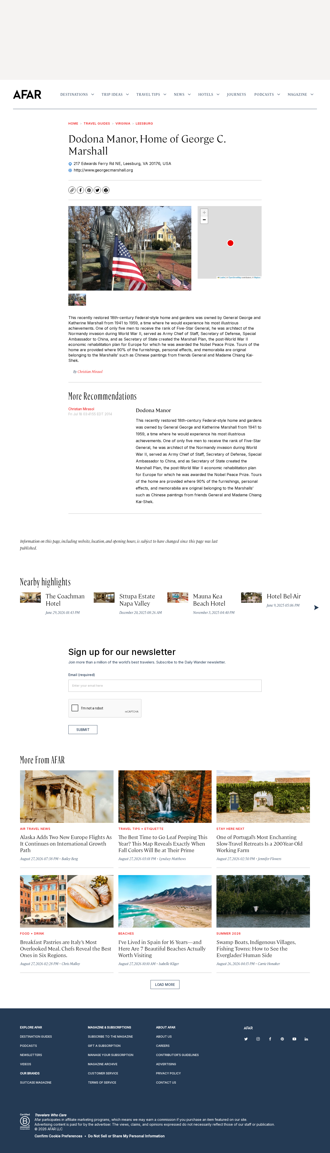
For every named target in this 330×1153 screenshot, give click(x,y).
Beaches (126, 933)
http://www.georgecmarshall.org (103, 170)
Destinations (74, 94)
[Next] (316, 607)
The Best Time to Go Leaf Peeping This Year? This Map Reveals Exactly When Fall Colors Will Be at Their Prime (162, 843)
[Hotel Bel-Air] (251, 597)
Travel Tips (148, 94)
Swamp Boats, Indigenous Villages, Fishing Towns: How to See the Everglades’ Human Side (255, 948)
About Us (164, 1036)
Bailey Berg (70, 858)
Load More (165, 984)
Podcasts (264, 94)
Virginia (122, 123)
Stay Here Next (230, 829)
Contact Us (166, 1082)
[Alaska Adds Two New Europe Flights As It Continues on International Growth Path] (67, 796)
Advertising (166, 1064)
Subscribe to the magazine (110, 1036)
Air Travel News (35, 829)
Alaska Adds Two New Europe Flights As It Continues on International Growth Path (66, 843)
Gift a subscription (104, 1046)
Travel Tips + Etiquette (141, 829)
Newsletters (31, 1055)
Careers (163, 1046)
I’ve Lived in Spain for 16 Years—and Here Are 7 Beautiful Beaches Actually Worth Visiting (162, 948)
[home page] (27, 94)
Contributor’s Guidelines (177, 1055)
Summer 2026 (228, 933)
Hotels (205, 94)
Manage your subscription (110, 1055)
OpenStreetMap (235, 277)
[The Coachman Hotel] (30, 597)
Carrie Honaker (269, 963)
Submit (83, 730)
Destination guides (36, 1036)
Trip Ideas (112, 94)
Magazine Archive (102, 1064)
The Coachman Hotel (65, 599)
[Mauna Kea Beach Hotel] (177, 597)
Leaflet (222, 277)
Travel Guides (97, 123)
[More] (92, 94)
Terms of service (102, 1082)
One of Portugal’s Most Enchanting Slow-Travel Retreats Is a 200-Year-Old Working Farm (259, 843)
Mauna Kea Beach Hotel (209, 599)
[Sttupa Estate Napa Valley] (104, 597)
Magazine (297, 94)
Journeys (236, 94)
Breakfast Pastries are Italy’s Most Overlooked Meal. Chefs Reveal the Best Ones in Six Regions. (65, 948)
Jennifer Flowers (269, 858)
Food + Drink (32, 933)
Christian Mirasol (81, 409)
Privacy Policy (168, 1073)
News (179, 94)
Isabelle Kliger (169, 963)
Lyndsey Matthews (172, 858)
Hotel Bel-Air (284, 596)
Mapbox (257, 277)
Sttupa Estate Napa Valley (137, 599)
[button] (230, 243)
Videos (25, 1064)
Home (73, 123)
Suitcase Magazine (35, 1082)
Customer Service (103, 1073)
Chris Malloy (71, 963)
